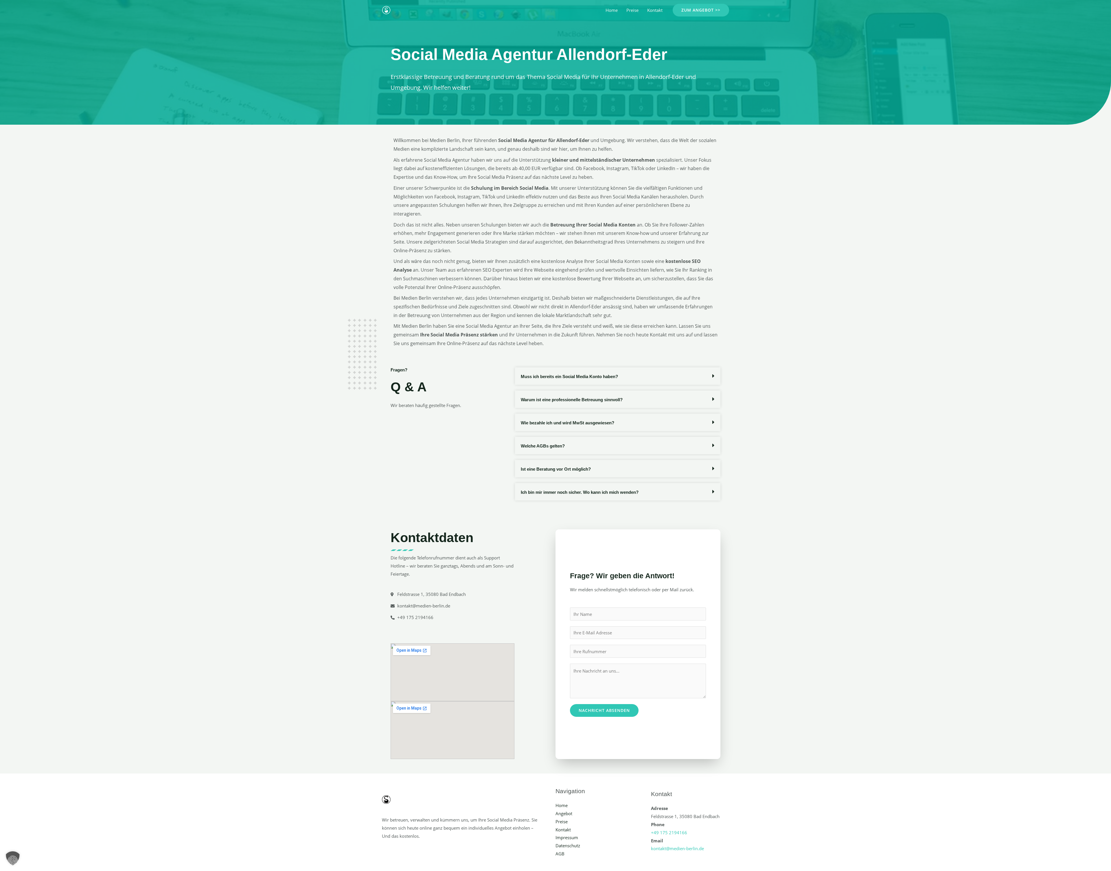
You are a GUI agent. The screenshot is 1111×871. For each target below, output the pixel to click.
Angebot (564, 813)
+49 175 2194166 (669, 832)
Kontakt (655, 10)
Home (612, 10)
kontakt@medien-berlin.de (677, 848)
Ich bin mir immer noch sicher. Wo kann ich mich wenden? (580, 492)
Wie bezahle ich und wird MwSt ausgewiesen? (567, 422)
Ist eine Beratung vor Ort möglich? (556, 469)
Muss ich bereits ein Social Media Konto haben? (569, 376)
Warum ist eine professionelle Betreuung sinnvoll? (572, 399)
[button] (701, 10)
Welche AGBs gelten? (543, 445)
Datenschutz (568, 845)
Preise (632, 10)
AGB (560, 854)
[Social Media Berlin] (386, 9)
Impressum (567, 837)
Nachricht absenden (604, 710)
